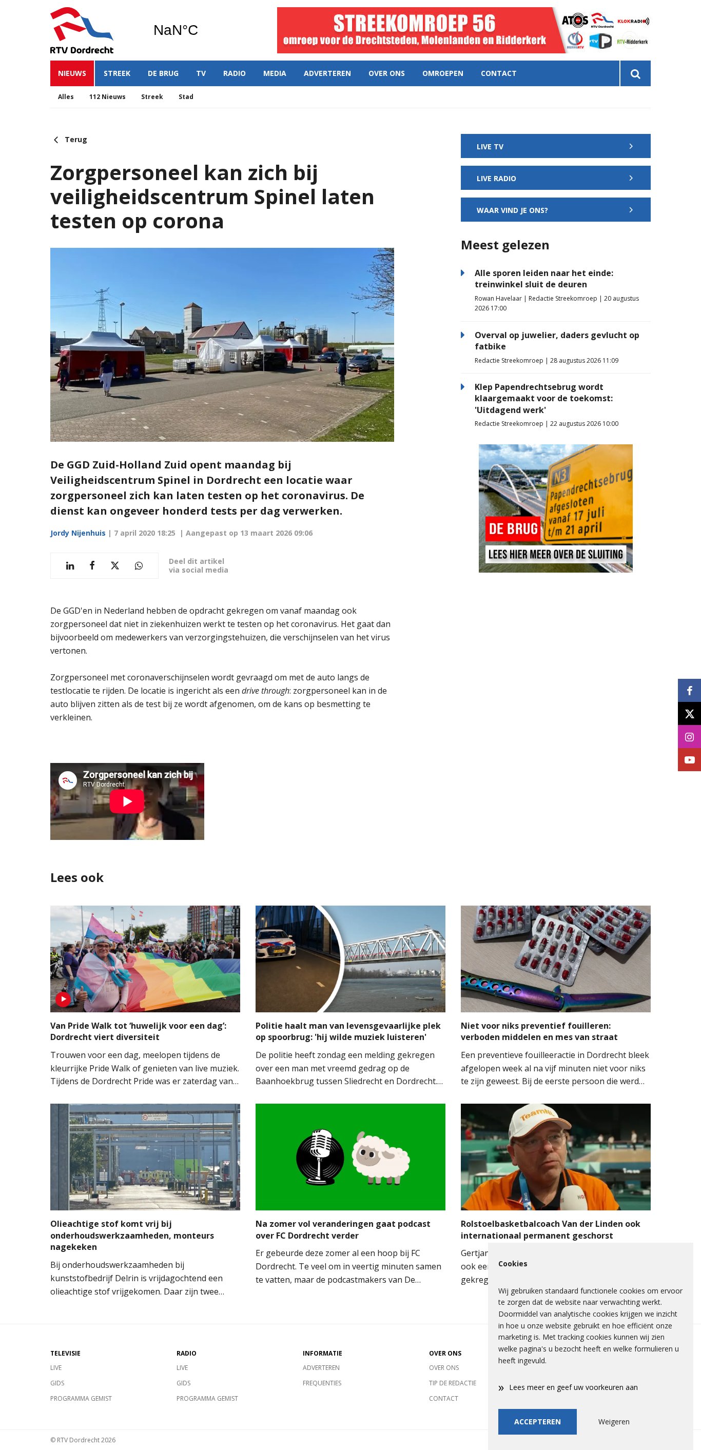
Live (56, 1367)
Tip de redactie (452, 1383)
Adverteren (327, 73)
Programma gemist (81, 1398)
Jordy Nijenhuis (78, 533)
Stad (186, 96)
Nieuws (72, 73)
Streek (117, 73)
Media (274, 73)
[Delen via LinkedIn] (70, 565)
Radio (234, 73)
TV (201, 73)
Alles (66, 96)
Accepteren (537, 1421)
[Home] (94, 30)
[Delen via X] (115, 565)
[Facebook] (689, 690)
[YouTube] (689, 759)
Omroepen (442, 73)
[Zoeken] (635, 73)
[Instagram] (689, 736)
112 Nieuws (107, 96)
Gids (57, 1383)
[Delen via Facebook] (92, 565)
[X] (689, 713)
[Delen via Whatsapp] (138, 565)
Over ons (386, 73)
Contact (499, 73)
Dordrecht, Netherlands (202, 30)
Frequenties (322, 1383)
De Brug (163, 73)
